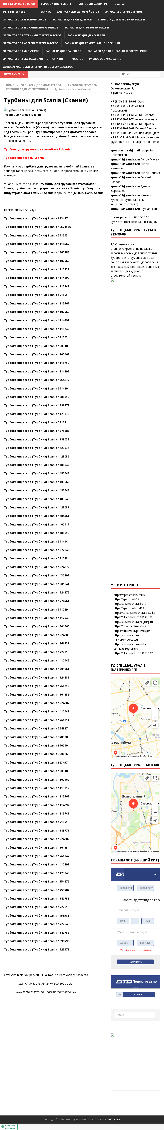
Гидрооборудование (92, 4)
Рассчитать (135, 962)
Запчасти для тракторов (63, 51)
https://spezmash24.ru (128, 599)
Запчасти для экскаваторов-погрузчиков (33, 59)
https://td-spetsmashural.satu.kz (134, 613)
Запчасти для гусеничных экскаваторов (32, 35)
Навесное (76, 59)
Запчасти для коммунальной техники (92, 43)
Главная (119, 4)
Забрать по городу (126, 900)
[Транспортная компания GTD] (115, 870)
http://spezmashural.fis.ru (130, 604)
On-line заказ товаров (19, 4)
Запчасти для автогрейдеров (78, 11)
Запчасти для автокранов (124, 11)
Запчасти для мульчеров (21, 51)
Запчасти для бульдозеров (72, 19)
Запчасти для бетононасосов (24, 19)
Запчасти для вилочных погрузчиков (30, 27)
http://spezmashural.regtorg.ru (133, 622)
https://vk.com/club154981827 (133, 653)
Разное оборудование (105, 59)
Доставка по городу (140, 900)
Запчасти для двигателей (86, 35)
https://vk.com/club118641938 (133, 617)
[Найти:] (140, 74)
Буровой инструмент (56, 4)
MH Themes (113, 1119)
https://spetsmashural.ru (129, 595)
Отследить (139, 994)
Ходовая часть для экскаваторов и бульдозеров (38, 67)
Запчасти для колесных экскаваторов (30, 43)
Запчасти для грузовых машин (86, 27)
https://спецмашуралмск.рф (132, 631)
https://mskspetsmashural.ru (132, 626)
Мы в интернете (14, 11)
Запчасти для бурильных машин (121, 19)
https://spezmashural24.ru (130, 608)
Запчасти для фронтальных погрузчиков (117, 51)
